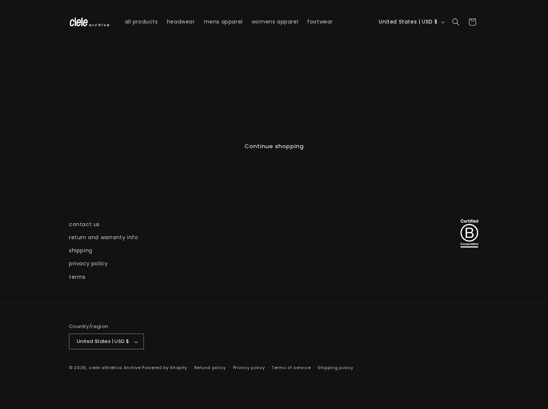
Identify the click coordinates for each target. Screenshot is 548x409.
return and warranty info (103, 237)
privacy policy (88, 264)
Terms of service (291, 368)
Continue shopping (274, 146)
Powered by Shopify (164, 368)
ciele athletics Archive (115, 368)
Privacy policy (249, 368)
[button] (456, 22)
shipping (80, 251)
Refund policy (210, 368)
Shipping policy (335, 368)
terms (77, 277)
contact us (84, 224)
